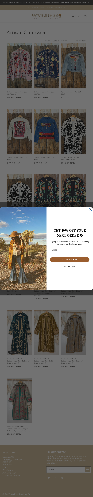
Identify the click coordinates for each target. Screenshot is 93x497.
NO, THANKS (69, 267)
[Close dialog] (90, 209)
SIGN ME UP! (69, 259)
